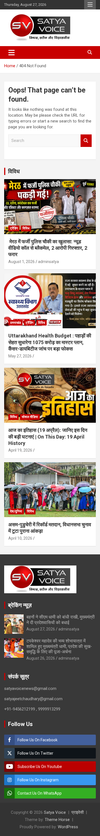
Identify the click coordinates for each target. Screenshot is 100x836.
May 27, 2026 (20, 356)
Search (86, 140)
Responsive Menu (90, 4)
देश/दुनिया (16, 511)
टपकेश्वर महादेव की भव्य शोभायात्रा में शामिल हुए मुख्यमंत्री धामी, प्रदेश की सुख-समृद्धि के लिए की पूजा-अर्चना (59, 646)
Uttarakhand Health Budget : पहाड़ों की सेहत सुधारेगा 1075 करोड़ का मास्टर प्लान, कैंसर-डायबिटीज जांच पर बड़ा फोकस (49, 342)
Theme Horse (57, 819)
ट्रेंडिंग (14, 228)
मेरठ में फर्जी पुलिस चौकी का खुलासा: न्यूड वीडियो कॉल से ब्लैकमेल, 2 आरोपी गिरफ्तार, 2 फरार (47, 248)
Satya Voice (55, 812)
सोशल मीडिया (30, 417)
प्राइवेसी (77, 812)
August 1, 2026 (21, 261)
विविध (14, 171)
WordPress (68, 826)
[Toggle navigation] (11, 52)
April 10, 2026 (20, 538)
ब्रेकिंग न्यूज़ (20, 605)
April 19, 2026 (20, 450)
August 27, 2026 (40, 629)
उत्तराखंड (15, 323)
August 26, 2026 (40, 658)
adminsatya (48, 261)
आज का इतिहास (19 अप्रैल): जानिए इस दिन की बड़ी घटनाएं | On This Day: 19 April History (47, 436)
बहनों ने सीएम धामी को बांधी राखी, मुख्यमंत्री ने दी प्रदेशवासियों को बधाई (60, 619)
